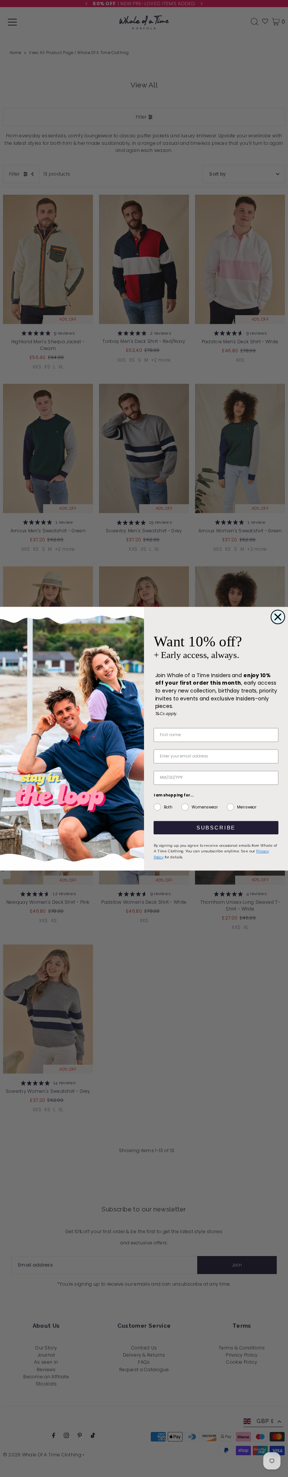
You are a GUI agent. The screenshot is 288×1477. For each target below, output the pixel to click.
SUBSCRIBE (216, 828)
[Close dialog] (278, 617)
